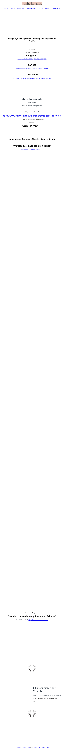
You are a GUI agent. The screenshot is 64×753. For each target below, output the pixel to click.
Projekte (20, 9)
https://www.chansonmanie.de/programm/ (32, 149)
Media (47, 9)
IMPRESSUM (45, 747)
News (13, 9)
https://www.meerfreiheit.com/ (38, 620)
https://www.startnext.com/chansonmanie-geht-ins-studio (32, 115)
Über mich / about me (35, 9)
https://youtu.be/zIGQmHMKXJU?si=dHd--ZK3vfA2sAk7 (32, 78)
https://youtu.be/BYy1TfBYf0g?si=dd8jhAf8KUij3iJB (32, 59)
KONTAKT (26, 747)
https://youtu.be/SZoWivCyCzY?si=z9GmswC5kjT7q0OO (32, 68)
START (6, 9)
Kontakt (56, 9)
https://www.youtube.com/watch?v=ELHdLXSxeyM (47, 695)
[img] (58, 3)
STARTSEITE (18, 747)
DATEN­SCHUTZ (36, 747)
